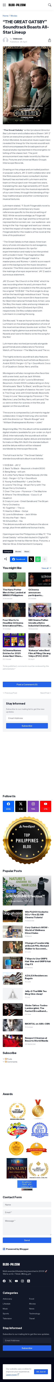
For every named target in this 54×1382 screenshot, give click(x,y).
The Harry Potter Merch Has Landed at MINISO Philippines (14, 592)
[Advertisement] (27, 763)
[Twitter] (31, 559)
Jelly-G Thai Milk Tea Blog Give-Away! (36, 992)
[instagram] (22, 1281)
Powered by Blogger (17, 1249)
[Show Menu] (4, 5)
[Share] (48, 40)
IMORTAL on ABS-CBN (37, 1023)
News (31, 1308)
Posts (9, 1059)
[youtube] (16, 1281)
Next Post (44, 693)
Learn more (11, 1374)
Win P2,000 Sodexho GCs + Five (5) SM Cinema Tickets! (36, 914)
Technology (34, 1313)
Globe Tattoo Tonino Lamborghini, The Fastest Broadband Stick (36, 1008)
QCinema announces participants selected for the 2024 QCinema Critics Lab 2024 (37, 592)
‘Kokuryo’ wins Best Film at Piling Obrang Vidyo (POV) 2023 (39, 653)
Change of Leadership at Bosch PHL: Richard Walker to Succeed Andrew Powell (37, 946)
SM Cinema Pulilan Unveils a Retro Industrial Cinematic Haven (39, 623)
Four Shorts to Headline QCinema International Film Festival (13, 623)
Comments (12, 1062)
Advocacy (7, 1299)
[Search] (49, 5)
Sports (6, 1313)
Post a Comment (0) (27, 684)
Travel (32, 1318)
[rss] (28, 1281)
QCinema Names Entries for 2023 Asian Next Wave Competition (12, 653)
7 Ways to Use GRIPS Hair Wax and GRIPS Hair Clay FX (38, 961)
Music (27, 551)
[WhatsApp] (38, 559)
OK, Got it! (41, 1372)
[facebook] (4, 1281)
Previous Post (11, 693)
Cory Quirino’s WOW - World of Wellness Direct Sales (37, 930)
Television (7, 1318)
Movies (14, 16)
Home (5, 16)
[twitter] (10, 1281)
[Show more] (44, 559)
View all (45, 568)
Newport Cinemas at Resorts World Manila (36, 1039)
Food (31, 1299)
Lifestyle (6, 1303)
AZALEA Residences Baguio (36, 977)
